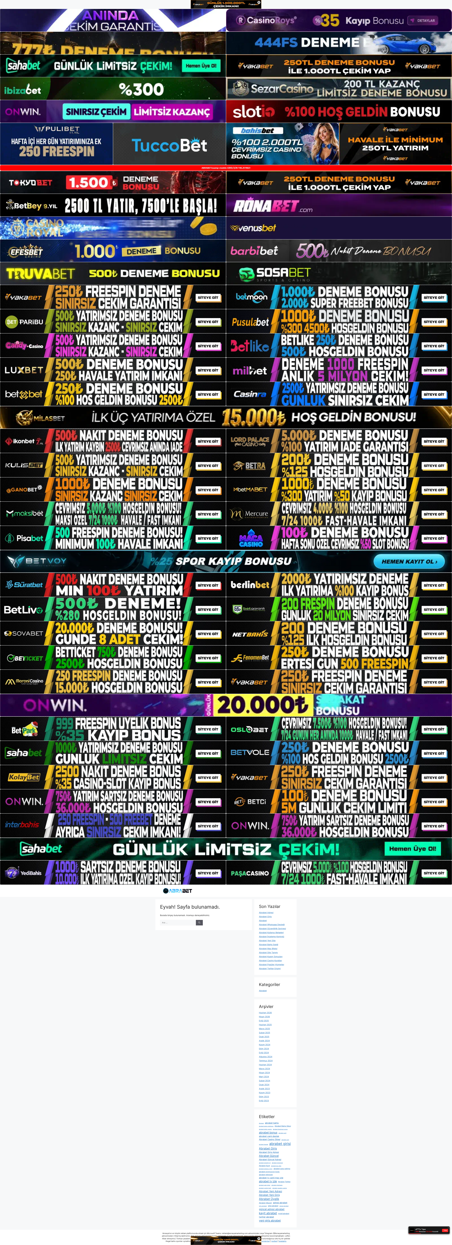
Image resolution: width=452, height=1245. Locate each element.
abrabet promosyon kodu (269, 1172)
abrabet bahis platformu (266, 1126)
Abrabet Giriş (265, 916)
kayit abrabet (268, 1213)
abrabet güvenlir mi (265, 1163)
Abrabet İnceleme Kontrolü (271, 936)
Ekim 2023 (264, 1097)
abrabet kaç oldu (276, 1166)
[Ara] (199, 923)
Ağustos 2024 (265, 1057)
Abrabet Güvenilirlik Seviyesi (272, 928)
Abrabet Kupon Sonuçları (270, 956)
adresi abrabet (280, 1202)
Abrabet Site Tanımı (268, 952)
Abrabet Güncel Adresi (270, 1159)
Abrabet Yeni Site (267, 940)
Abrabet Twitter (284, 1182)
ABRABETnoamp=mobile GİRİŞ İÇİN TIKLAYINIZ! (226, 168)
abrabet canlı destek (269, 1136)
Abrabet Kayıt (264, 1166)
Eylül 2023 (264, 1101)
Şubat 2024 (264, 1081)
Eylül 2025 (264, 1021)
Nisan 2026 (264, 1017)
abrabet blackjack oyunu (280, 1129)
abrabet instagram (277, 1163)
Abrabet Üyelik (269, 1199)
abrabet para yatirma (282, 1169)
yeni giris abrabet (270, 1220)
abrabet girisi (280, 1144)
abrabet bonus (268, 1132)
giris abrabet (263, 1206)
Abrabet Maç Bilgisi (268, 948)
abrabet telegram (266, 1175)
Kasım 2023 (264, 1093)
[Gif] (226, 417)
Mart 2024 (264, 1077)
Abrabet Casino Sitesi (269, 1139)
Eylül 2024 (264, 1053)
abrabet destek (263, 1144)
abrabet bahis (272, 1123)
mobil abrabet (283, 1214)
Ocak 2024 (264, 1085)
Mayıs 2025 (264, 1029)
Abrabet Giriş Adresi (269, 1152)
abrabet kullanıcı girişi (265, 1169)
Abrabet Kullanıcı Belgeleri (271, 932)
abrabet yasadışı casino (279, 1188)
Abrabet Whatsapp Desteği (272, 924)
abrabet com (285, 1140)
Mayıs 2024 (264, 1069)
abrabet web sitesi (264, 1185)
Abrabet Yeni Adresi (270, 1191)
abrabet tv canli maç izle (271, 1178)
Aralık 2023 (264, 1089)
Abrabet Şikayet (265, 1203)
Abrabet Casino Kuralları (270, 960)
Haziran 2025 (265, 1025)
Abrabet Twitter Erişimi (270, 968)
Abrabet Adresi (266, 912)
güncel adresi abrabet (272, 1209)
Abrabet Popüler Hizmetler (271, 964)
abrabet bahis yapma (265, 1129)
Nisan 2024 (264, 1073)
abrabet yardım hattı (265, 1188)
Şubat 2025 (264, 1033)
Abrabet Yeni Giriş (269, 1194)
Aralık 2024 (264, 1041)
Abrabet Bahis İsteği (268, 944)
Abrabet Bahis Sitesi (283, 1126)
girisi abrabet (273, 1206)
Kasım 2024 (264, 1045)
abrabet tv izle (268, 1181)
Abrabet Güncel (269, 1155)
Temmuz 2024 (266, 1061)
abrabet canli (282, 1133)
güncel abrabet (284, 1206)
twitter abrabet (266, 1217)
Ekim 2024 (264, 1049)
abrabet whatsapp (276, 1185)
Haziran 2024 (265, 1065)
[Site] (113, 297)
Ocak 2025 (264, 1037)
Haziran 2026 (265, 1013)
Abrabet (263, 920)
